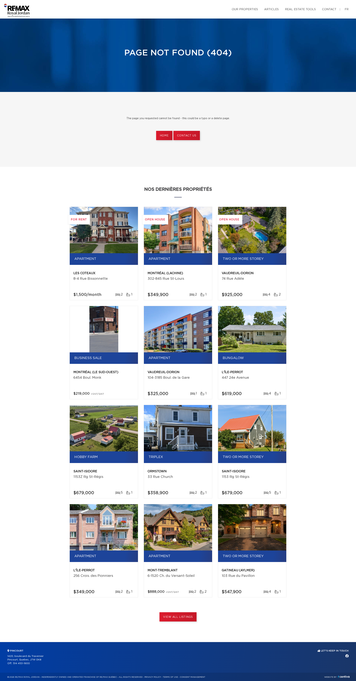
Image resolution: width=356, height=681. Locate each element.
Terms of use (170, 677)
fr (347, 9)
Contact (329, 9)
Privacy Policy (152, 677)
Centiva (344, 676)
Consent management (192, 677)
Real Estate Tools (300, 9)
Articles (271, 9)
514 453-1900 (21, 663)
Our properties (245, 9)
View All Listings (178, 617)
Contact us (186, 135)
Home (164, 135)
